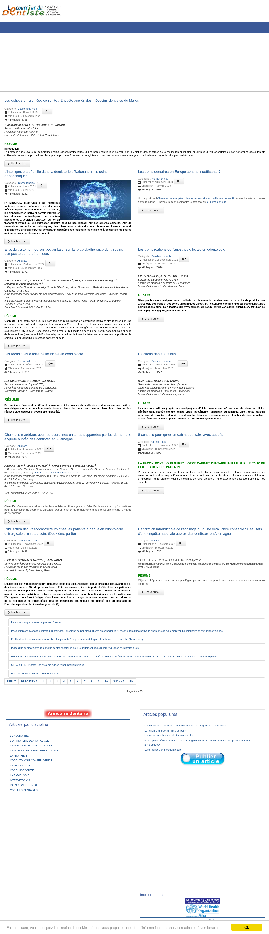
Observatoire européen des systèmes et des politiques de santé (202, 208)
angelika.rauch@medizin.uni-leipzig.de (94, 527)
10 (111, 760)
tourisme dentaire (243, 212)
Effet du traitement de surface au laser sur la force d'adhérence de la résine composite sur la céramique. (66, 273)
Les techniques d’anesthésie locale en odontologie (51, 392)
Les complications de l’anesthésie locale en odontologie (189, 270)
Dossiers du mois (27, 110)
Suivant (125, 760)
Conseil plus (158, 494)
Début (12, 760)
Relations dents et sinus (160, 392)
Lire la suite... (19, 171)
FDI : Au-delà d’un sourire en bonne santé (39, 752)
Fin (139, 760)
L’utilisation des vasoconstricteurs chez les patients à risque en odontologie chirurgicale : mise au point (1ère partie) (88, 717)
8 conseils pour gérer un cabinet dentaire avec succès (188, 486)
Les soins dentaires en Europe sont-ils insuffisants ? (186, 179)
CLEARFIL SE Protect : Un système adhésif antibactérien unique (54, 743)
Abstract (22, 283)
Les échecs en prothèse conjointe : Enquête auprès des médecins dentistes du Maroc (84, 101)
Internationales (26, 192)
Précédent (31, 760)
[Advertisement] (127, 62)
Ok (246, 927)
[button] (47, 112)
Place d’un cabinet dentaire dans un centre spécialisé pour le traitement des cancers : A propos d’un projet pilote (86, 726)
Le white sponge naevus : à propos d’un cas (41, 700)
